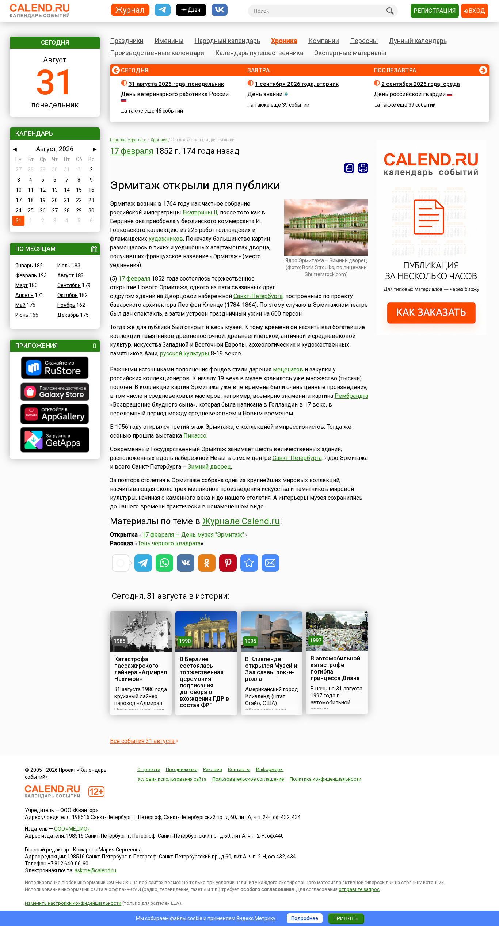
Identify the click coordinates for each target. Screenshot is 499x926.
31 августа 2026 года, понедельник (176, 84)
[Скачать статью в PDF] (349, 168)
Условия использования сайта (171, 779)
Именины (169, 41)
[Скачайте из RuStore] (55, 368)
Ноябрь (66, 305)
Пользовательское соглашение (248, 779)
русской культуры (184, 353)
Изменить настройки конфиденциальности (73, 903)
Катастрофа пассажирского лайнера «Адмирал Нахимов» (140, 669)
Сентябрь (69, 285)
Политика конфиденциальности (325, 779)
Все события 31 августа (143, 741)
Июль (64, 265)
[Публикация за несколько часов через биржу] (431, 333)
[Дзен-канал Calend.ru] (191, 10)
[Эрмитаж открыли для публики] (249, 563)
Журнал (130, 9)
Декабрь (68, 315)
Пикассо (194, 435)
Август (65, 275)
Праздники (127, 41)
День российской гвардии (410, 94)
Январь (24, 265)
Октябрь (67, 295)
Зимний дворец (209, 466)
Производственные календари (157, 53)
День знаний (264, 94)
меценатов (288, 369)
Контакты (239, 769)
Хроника (284, 41)
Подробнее (304, 918)
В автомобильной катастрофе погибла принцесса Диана (335, 668)
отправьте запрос (359, 889)
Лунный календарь (418, 41)
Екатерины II (200, 212)
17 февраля (131, 151)
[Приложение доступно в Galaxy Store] (55, 392)
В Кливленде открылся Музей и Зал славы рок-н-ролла (271, 669)
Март (21, 285)
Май (20, 305)
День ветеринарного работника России (175, 94)
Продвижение (181, 769)
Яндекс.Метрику (255, 918)
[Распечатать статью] (363, 168)
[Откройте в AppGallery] (55, 415)
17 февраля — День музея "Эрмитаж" (193, 534)
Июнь (21, 315)
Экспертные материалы (350, 53)
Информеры (270, 769)
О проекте (148, 769)
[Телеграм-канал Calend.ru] (163, 10)
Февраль (26, 275)
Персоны (364, 41)
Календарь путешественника (259, 53)
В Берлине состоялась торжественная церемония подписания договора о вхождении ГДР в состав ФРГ (204, 682)
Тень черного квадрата (169, 543)
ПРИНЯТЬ (345, 918)
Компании (323, 41)
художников (166, 238)
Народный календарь (227, 41)
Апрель (24, 295)
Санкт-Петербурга (258, 296)
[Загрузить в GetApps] (55, 440)
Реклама (212, 769)
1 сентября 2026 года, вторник (297, 84)
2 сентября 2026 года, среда (420, 84)
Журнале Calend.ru (241, 521)
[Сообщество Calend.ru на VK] (220, 10)
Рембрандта (351, 395)
